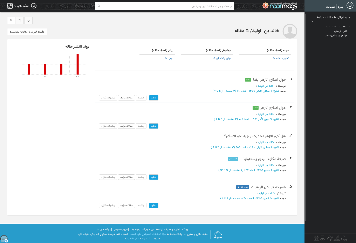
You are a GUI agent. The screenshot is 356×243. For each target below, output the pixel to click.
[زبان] (34, 6)
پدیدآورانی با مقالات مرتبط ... (331, 17)
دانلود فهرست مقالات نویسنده (27, 31)
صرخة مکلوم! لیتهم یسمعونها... (263, 159)
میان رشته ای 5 (222, 58)
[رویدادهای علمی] (316, 239)
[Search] (99, 6)
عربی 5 (169, 58)
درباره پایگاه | (147, 229)
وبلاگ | (184, 229)
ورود (340, 7)
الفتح (277, 91)
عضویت (330, 7)
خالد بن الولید (266, 86)
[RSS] (11, 20)
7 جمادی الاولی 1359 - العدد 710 (254, 91)
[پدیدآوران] (329, 239)
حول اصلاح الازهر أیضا (269, 80)
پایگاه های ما (104, 229)
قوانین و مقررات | (171, 229)
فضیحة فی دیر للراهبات (268, 187)
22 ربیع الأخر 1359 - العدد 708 (255, 119)
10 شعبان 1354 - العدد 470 (258, 198)
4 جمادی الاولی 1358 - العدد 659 (254, 147)
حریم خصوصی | (119, 229)
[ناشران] (322, 239)
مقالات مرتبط (126, 98)
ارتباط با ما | (134, 229)
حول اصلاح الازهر (273, 108)
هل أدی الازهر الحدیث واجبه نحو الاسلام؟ (255, 136)
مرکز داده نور (132, 239)
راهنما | (158, 229)
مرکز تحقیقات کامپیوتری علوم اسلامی (147, 234)
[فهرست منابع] (344, 239)
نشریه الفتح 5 (281, 58)
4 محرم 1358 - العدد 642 (258, 170)
